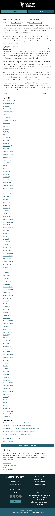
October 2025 (6, 157)
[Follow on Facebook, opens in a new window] (11, 496)
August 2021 (6, 298)
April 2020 (5, 343)
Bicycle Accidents (35, 23)
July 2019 (5, 363)
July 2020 (5, 335)
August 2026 (6, 129)
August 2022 (6, 264)
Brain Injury (5, 109)
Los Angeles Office (40, 484)
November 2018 (7, 385)
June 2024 (5, 202)
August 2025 (6, 163)
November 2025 (7, 154)
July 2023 (5, 233)
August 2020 (6, 332)
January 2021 (6, 318)
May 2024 (5, 205)
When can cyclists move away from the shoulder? (16, 422)
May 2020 (5, 340)
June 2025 (5, 168)
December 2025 (7, 151)
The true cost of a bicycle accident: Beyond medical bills (17, 425)
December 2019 (7, 354)
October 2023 (6, 225)
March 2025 (6, 177)
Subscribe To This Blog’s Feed (12, 438)
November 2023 (7, 222)
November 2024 (7, 188)
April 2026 (5, 140)
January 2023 (6, 250)
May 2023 (5, 239)
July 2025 (5, 165)
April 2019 (5, 371)
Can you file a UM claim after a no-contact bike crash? (17, 434)
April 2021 (5, 309)
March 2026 (6, 143)
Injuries (5, 114)
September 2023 (7, 227)
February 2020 (6, 349)
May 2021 (5, 306)
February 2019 (6, 377)
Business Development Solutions (32, 512)
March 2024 (6, 210)
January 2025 (6, 182)
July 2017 (5, 402)
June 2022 (5, 270)
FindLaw (42, 512)
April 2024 (5, 208)
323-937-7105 (7, 463)
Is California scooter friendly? (40, 502)
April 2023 (5, 242)
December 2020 (7, 321)
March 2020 (6, 346)
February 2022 (6, 281)
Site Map (17, 512)
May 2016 (5, 416)
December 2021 (7, 287)
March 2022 (6, 278)
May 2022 (5, 273)
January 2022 (6, 284)
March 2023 (6, 244)
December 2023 (7, 219)
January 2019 (6, 380)
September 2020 (7, 329)
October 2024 (6, 191)
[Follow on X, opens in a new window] (14, 496)
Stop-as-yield (7, 49)
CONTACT (41, 11)
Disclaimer (13, 512)
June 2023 (5, 236)
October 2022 (6, 258)
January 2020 (6, 352)
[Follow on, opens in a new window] (20, 496)
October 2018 (6, 388)
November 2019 (7, 357)
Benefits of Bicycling (8, 100)
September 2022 (7, 261)
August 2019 (6, 360)
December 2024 (7, 185)
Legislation (6, 117)
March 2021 (6, 312)
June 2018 (5, 399)
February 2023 (6, 247)
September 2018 (7, 391)
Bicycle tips (6, 106)
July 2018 (5, 397)
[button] (12, 11)
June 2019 (5, 366)
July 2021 (5, 301)
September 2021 (7, 295)
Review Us (15, 501)
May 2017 (5, 408)
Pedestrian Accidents (8, 120)
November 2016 (7, 411)
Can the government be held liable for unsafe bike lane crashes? (20, 431)
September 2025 (7, 160)
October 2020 (6, 326)
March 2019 (6, 374)
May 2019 (5, 368)
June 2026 (5, 134)
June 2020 (5, 337)
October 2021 (6, 292)
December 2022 (7, 253)
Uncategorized (6, 123)
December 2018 (7, 383)
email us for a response (28, 445)
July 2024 (5, 199)
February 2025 (6, 180)
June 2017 (5, 405)
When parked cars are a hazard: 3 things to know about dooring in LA (21, 428)
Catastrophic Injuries (8, 111)
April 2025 (5, 174)
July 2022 (5, 267)
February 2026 (6, 146)
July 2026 (5, 132)
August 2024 (6, 196)
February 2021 (6, 315)
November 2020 (7, 323)
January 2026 (6, 148)
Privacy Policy (23, 512)
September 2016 (7, 414)
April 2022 (5, 275)
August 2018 (6, 394)
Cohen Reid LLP (16, 23)
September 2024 (7, 194)
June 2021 (5, 304)
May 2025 (5, 171)
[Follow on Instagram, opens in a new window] (17, 496)
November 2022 (7, 256)
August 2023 (6, 230)
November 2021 (7, 289)
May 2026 (5, 137)
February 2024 (6, 213)
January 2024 (6, 216)
